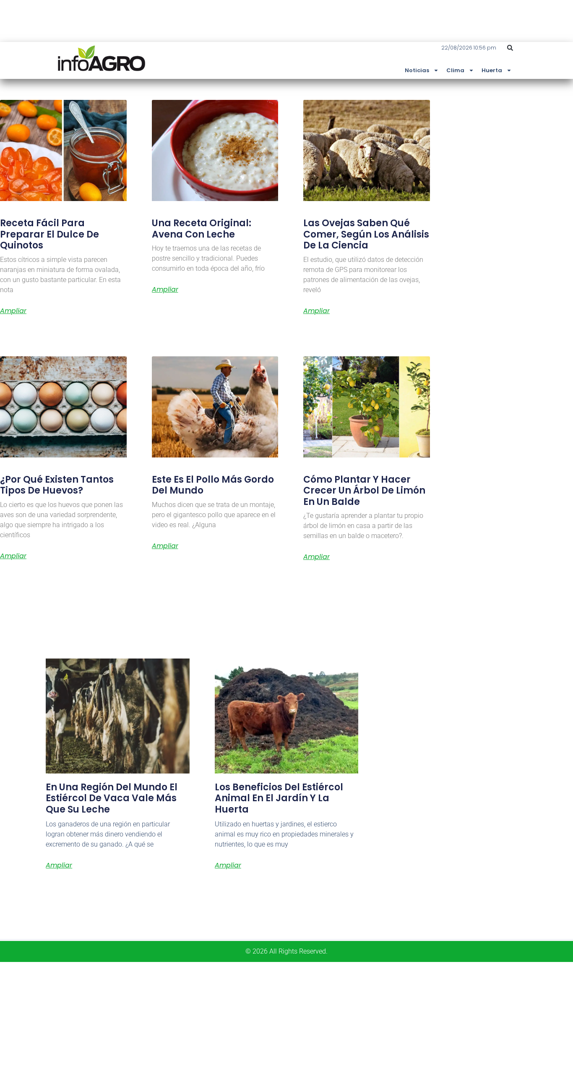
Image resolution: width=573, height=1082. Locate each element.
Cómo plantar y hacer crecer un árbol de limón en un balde (364, 490)
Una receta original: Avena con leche (201, 228)
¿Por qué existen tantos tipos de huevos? (57, 485)
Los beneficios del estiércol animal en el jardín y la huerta (279, 798)
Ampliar (13, 311)
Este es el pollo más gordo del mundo (213, 485)
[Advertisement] (251, 1020)
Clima (455, 70)
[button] (510, 47)
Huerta (492, 70)
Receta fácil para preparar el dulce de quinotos (49, 234)
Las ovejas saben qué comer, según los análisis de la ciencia (366, 234)
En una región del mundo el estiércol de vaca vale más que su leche (111, 798)
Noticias (417, 70)
